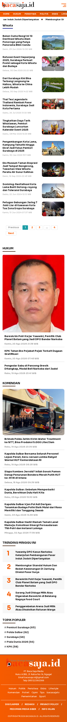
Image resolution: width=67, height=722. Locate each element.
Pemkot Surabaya (21, 627)
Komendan (14, 692)
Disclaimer (12, 704)
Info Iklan (48, 709)
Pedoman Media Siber (23, 709)
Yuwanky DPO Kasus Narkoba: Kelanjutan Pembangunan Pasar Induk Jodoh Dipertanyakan (35, 555)
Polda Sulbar (18, 632)
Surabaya (16, 637)
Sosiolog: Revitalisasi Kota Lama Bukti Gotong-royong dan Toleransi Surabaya (20, 187)
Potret (25, 692)
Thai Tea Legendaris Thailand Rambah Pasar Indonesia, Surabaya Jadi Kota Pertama (18, 104)
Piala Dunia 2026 (20, 641)
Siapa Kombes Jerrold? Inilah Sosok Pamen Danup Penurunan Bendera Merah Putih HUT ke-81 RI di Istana (32, 474)
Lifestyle (53, 688)
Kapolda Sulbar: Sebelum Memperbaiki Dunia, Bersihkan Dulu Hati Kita (29, 491)
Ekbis (55, 14)
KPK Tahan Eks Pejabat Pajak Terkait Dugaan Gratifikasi (33, 352)
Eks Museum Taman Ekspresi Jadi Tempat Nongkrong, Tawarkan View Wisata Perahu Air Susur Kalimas (20, 168)
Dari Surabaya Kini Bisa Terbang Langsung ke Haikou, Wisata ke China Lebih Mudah (17, 83)
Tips (42, 692)
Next (11, 233)
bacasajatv (53, 692)
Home (6, 14)
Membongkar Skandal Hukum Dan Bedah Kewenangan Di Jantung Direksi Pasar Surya (36, 569)
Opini (35, 692)
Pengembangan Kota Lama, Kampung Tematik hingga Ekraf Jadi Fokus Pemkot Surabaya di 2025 (20, 146)
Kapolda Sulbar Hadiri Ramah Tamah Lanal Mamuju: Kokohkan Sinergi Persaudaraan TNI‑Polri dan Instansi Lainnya (31, 525)
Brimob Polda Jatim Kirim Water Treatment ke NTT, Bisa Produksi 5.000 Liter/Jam (32, 440)
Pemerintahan (29, 696)
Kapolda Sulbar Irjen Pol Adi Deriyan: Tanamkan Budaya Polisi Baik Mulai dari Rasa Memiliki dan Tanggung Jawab (33, 507)
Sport (42, 696)
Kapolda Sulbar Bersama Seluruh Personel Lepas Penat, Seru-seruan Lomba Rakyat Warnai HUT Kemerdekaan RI (31, 456)
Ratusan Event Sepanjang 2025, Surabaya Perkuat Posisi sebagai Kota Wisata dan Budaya (20, 62)
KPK (12, 646)
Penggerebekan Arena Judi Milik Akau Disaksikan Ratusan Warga (35, 608)
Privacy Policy (49, 704)
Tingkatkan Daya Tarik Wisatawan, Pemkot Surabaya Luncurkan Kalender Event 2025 (16, 125)
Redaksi (30, 704)
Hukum (17, 14)
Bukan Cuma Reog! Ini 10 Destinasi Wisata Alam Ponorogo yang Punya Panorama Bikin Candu (17, 41)
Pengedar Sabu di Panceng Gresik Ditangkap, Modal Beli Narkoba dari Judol (31, 367)
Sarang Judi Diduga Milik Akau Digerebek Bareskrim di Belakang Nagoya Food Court (35, 596)
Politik (44, 14)
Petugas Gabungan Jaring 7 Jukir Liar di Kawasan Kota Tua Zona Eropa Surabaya (20, 205)
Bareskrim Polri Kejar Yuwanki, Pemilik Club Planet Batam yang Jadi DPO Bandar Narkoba (33, 338)
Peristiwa (30, 14)
